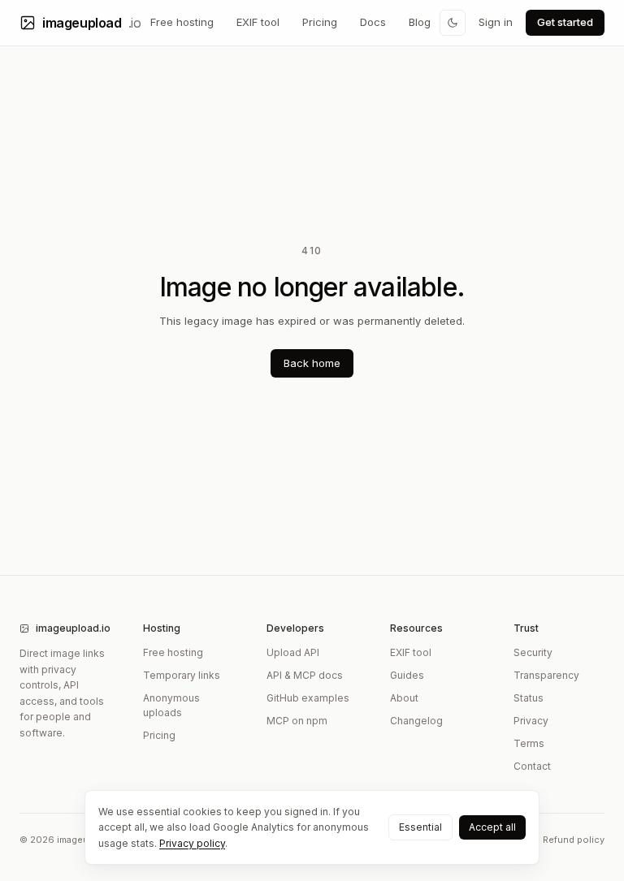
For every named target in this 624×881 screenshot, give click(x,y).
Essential (420, 827)
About (404, 698)
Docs (373, 21)
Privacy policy (192, 843)
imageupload (91, 23)
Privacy (531, 721)
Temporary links (181, 675)
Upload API (292, 652)
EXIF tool (258, 21)
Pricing (319, 21)
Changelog (416, 721)
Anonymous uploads (171, 705)
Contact (532, 766)
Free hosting (182, 21)
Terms (529, 743)
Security (533, 652)
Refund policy (573, 839)
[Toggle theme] (453, 23)
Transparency (546, 675)
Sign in (496, 21)
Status (529, 698)
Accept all (492, 827)
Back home (312, 362)
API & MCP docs (304, 675)
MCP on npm (296, 721)
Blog (420, 21)
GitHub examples (307, 698)
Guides (407, 675)
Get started (565, 21)
